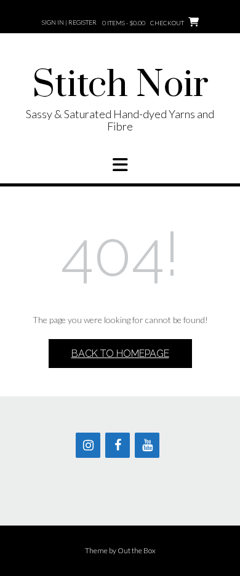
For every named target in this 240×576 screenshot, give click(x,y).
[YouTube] (147, 445)
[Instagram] (88, 445)
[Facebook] (117, 445)
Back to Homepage (120, 353)
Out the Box (137, 550)
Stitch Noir (120, 85)
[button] (120, 164)
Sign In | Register (69, 22)
